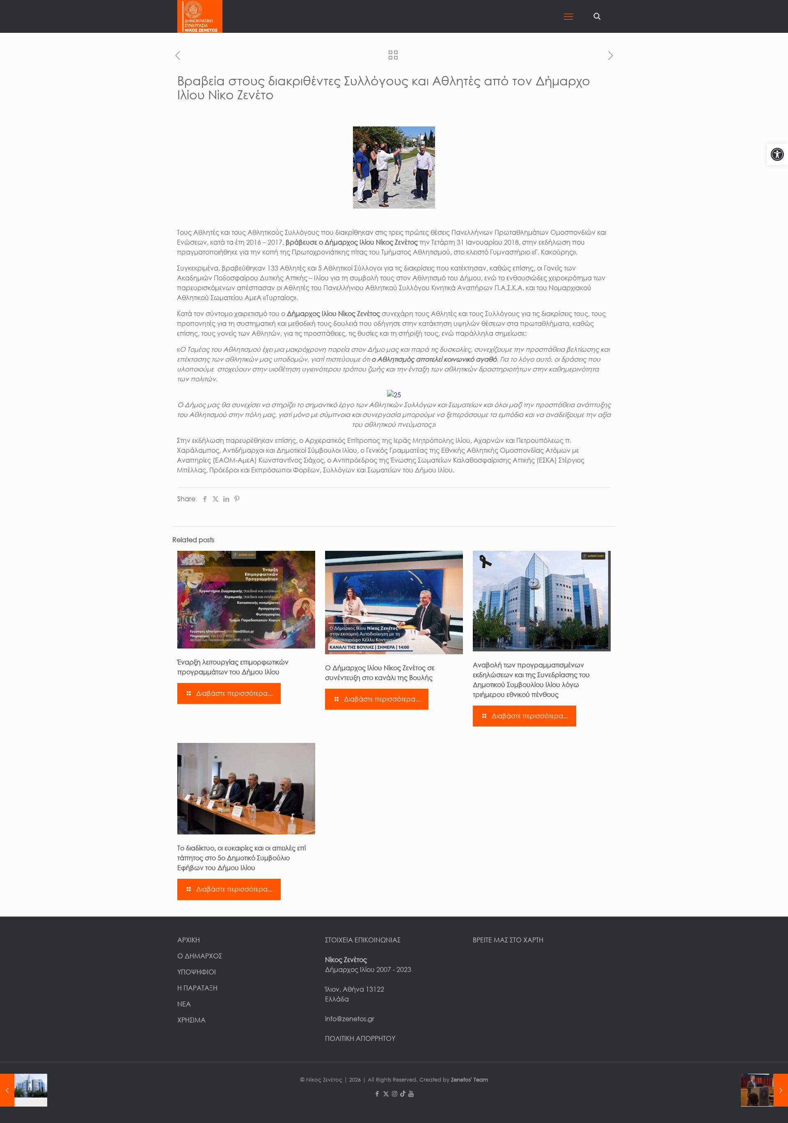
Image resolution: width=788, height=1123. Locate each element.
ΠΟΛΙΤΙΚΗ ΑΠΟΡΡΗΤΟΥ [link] (360, 1038)
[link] (777, 154)
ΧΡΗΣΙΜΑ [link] (191, 1020)
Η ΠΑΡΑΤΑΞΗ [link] (197, 988)
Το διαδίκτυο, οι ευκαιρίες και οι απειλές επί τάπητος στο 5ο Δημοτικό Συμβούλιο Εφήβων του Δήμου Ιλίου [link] (241, 858)
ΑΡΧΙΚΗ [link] (188, 940)
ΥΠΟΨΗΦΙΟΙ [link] (196, 972)
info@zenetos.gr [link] (349, 1019)
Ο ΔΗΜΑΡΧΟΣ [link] (199, 956)
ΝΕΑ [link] (184, 1004)
